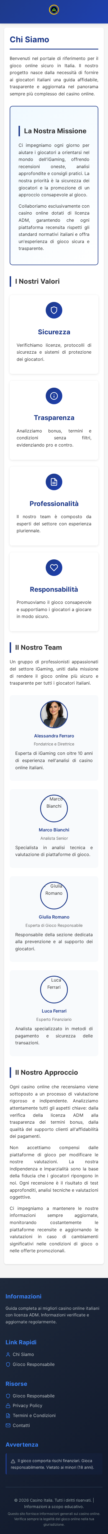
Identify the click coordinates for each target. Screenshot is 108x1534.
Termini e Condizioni (34, 1415)
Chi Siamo (23, 1354)
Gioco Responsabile (34, 1364)
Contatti (21, 1425)
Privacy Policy (27, 1405)
